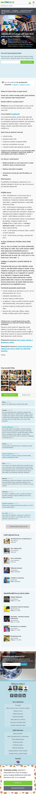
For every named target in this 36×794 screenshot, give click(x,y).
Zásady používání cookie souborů (18, 750)
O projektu (18, 705)
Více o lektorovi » (27, 46)
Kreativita (15, 10)
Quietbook (15, 114)
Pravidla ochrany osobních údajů (18, 753)
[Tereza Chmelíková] (4, 42)
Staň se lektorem (18, 733)
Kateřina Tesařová (7, 503)
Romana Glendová (7, 453)
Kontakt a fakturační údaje (18, 725)
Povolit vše (18, 783)
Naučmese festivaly (18, 716)
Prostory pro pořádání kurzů (18, 722)
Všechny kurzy (5, 10)
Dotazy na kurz (26, 395)
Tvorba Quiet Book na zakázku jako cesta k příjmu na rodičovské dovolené (16, 349)
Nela (10, 691)
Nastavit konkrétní (18, 788)
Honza (20, 691)
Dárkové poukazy (18, 742)
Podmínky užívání (18, 745)
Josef (15, 691)
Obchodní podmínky (18, 748)
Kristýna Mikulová (7, 427)
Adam (25, 691)
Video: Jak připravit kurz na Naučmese (18, 736)
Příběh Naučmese (18, 714)
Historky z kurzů (18, 711)
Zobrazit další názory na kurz (19, 526)
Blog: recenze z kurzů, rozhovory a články (18, 708)
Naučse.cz (7, 2)
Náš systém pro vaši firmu (18, 719)
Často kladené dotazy (18, 739)
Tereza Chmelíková (14, 39)
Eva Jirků (5, 513)
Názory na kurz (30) (9, 395)
